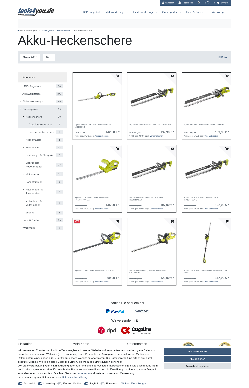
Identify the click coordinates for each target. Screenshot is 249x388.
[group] (97, 97)
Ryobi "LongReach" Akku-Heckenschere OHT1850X (93, 125)
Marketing (49, 383)
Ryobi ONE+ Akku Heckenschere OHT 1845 (94, 270)
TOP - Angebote (92, 12)
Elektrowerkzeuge (143, 12)
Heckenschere (63, 30)
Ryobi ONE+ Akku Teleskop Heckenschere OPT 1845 (205, 271)
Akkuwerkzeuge (115, 12)
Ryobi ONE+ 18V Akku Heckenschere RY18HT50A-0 (201, 198)
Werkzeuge (219, 12)
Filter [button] (224, 57)
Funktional (112, 383)
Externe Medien (72, 383)
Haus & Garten (195, 12)
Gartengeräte (170, 12)
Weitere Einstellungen (134, 383)
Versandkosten (101, 136)
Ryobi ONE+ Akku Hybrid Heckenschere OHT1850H (147, 271)
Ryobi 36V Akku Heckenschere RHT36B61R (204, 124)
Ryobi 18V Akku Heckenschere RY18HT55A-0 (150, 124)
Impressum (83, 373)
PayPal (94, 383)
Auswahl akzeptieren (197, 366)
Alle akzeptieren (197, 351)
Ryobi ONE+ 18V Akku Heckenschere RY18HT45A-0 (146, 198)
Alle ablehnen (197, 358)
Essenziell (29, 383)
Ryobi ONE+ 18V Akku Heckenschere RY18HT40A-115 (91, 198)
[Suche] (199, 3)
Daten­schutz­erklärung (74, 377)
